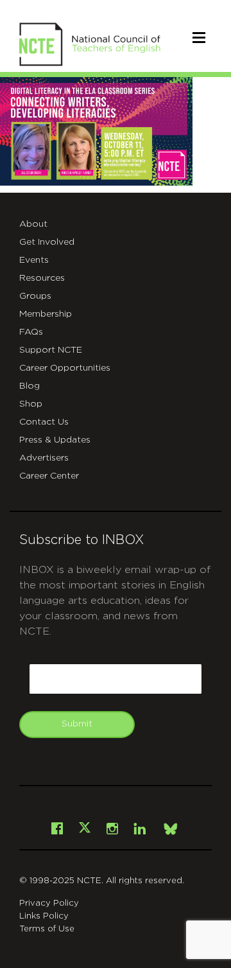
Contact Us (44, 422)
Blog (29, 386)
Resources (42, 278)
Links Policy (44, 916)
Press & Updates (54, 440)
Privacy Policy (49, 903)
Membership (45, 314)
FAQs (31, 332)
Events (34, 260)
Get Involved (46, 242)
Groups (35, 296)
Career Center (49, 475)
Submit (77, 723)
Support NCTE (50, 350)
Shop (30, 404)
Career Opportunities (64, 368)
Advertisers (44, 457)
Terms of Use (46, 929)
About (33, 224)
